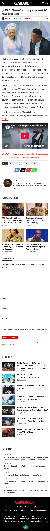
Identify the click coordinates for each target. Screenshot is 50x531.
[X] (22, 170)
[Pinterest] (27, 170)
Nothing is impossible (21, 164)
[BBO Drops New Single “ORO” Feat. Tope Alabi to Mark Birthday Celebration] (13, 209)
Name (4, 298)
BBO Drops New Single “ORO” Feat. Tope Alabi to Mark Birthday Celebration (13, 220)
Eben (11, 164)
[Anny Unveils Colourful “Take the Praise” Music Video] (8, 432)
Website (5, 319)
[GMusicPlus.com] (23, 3)
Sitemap (16, 511)
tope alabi (34, 164)
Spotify (5, 119)
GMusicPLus (7, 511)
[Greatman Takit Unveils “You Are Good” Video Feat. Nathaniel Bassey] (8, 421)
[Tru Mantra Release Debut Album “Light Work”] (8, 389)
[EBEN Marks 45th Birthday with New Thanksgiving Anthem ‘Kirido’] (37, 235)
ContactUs (31, 511)
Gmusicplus (25, 158)
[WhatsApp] (33, 170)
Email (4, 308)
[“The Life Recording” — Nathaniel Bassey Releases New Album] (8, 400)
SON (8, 18)
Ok (26, 527)
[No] (47, 522)
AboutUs (23, 511)
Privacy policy (41, 511)
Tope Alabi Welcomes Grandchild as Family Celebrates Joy (34, 220)
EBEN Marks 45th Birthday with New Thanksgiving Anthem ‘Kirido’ (36, 246)
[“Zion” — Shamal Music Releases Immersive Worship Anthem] (8, 378)
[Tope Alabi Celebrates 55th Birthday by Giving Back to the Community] (13, 235)
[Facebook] (16, 170)
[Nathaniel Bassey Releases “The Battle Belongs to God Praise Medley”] (8, 410)
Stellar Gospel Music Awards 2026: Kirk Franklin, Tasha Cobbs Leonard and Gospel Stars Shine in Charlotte (31, 365)
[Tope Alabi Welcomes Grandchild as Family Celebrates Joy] (37, 209)
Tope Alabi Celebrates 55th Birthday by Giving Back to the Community (13, 246)
